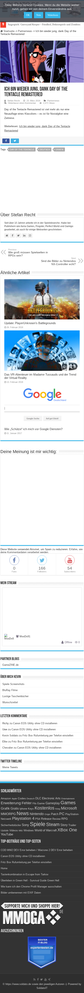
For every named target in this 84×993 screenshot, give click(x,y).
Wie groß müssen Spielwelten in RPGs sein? (28, 252)
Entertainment (67, 798)
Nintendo (37, 814)
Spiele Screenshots (13, 684)
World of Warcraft (46, 830)
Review (56, 819)
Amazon (6, 798)
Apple (14, 798)
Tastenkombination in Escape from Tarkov (24, 874)
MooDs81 (25, 636)
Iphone (23, 808)
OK (28, 15)
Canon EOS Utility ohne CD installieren (35, 723)
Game (41, 803)
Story (64, 825)
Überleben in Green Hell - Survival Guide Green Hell (30, 880)
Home (4, 868)
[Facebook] (38, 979)
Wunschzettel (10, 702)
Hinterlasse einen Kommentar (22, 103)
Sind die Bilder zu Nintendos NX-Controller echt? (58, 261)
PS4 (37, 818)
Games (68, 802)
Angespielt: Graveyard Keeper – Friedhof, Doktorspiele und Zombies (44, 24)
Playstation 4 (23, 818)
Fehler (27, 803)
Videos (13, 830)
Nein (38, 15)
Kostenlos (45, 808)
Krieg (57, 809)
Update (5, 830)
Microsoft (69, 808)
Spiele (37, 824)
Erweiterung (11, 803)
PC (61, 814)
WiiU (21, 830)
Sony (25, 825)
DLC (38, 798)
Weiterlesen (52, 15)
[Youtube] (45, 979)
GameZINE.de (10, 664)
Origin (47, 814)
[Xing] (49, 979)
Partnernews (25, 31)
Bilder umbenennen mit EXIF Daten (21, 892)
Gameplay (53, 803)
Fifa (34, 803)
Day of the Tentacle (22, 149)
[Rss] (34, 979)
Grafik (59, 149)
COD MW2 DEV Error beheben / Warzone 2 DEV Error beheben (37, 850)
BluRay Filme (10, 690)
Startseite (8, 31)
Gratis (15, 808)
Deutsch (45, 149)
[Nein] (79, 11)
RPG (64, 818)
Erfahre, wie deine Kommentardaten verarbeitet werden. (41, 551)
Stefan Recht (13, 100)
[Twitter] (41, 979)
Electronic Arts (51, 798)
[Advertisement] (42, 183)
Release (46, 818)
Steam (53, 824)
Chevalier (7, 747)
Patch (54, 814)
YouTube (7, 834)
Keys (31, 808)
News (23, 813)
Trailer (72, 825)
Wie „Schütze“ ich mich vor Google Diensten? (33, 429)
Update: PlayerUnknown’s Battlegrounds (30, 323)
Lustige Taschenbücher (15, 696)
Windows (29, 830)
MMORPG (8, 814)
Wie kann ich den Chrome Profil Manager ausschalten (31, 886)
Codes (22, 798)
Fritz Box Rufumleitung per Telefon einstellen (47, 735)
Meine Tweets (10, 767)
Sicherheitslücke (11, 825)
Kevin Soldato (10, 735)
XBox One (67, 829)
